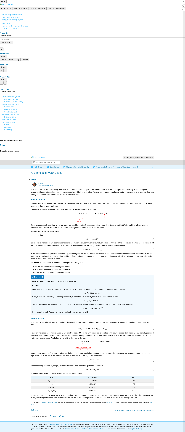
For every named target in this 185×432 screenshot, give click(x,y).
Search (34, 162)
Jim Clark (40, 183)
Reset (3, 56)
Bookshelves (54, 167)
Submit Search (6, 42)
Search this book (5, 36)
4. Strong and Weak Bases (49, 402)
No (63, 416)
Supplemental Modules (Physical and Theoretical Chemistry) (117, 167)
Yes (54, 416)
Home (40, 167)
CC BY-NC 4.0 (110, 402)
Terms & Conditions (81, 429)
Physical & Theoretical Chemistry (77, 167)
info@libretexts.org (135, 429)
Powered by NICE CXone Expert (61, 424)
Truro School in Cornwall (45, 185)
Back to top (34, 410)
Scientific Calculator (11, 112)
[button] (7, 127)
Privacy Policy (69, 429)
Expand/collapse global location (153, 166)
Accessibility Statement (97, 429)
